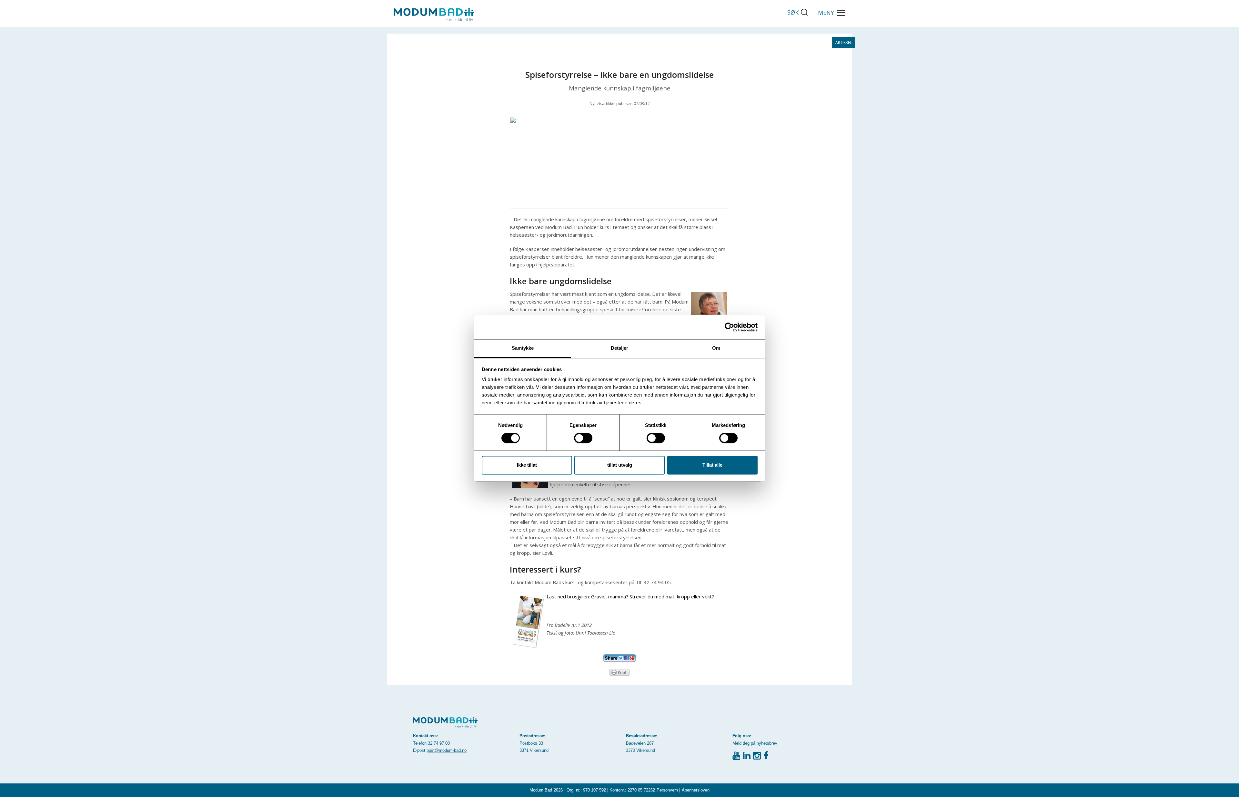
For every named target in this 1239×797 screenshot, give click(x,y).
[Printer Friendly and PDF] (619, 671)
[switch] (583, 438)
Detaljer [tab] (620, 348)
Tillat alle (712, 465)
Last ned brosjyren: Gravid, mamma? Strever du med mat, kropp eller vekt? (630, 596)
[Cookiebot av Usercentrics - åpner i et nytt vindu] (729, 327)
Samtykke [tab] (523, 348)
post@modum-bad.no (447, 750)
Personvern (667, 790)
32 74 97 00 (439, 743)
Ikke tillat (527, 465)
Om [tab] (716, 348)
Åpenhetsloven (696, 790)
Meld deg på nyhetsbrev (754, 743)
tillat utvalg (619, 465)
